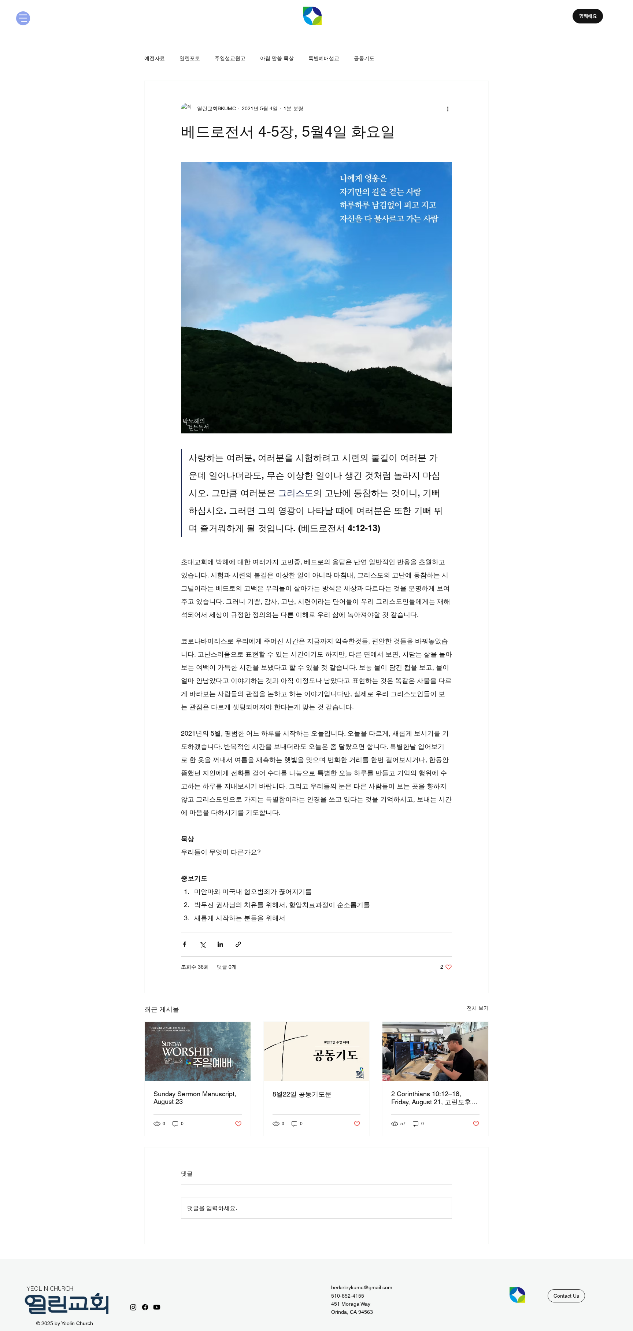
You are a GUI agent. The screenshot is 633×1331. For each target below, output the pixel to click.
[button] (566, 1295)
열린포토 (189, 58)
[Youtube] (157, 1307)
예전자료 (154, 58)
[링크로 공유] (238, 944)
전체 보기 (478, 1008)
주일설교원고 (230, 58)
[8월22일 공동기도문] (317, 1051)
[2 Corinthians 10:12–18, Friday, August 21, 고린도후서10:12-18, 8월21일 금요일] (435, 1051)
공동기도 (364, 58)
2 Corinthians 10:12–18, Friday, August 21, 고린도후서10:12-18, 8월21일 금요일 (434, 1098)
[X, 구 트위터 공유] (202, 944)
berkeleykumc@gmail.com (361, 1287)
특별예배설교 (323, 58)
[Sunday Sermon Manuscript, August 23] (198, 1051)
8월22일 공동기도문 (302, 1094)
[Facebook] (145, 1307)
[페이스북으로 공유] (184, 944)
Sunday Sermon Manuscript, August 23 (194, 1097)
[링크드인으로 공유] (220, 944)
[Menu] (23, 18)
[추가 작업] (447, 108)
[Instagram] (133, 1307)
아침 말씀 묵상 (277, 58)
